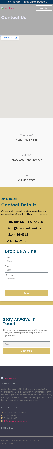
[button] (44, 8)
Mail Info (26, 155)
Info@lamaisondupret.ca (15, 421)
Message (9, 275)
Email (7, 266)
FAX (26, 175)
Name (7, 257)
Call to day (26, 134)
